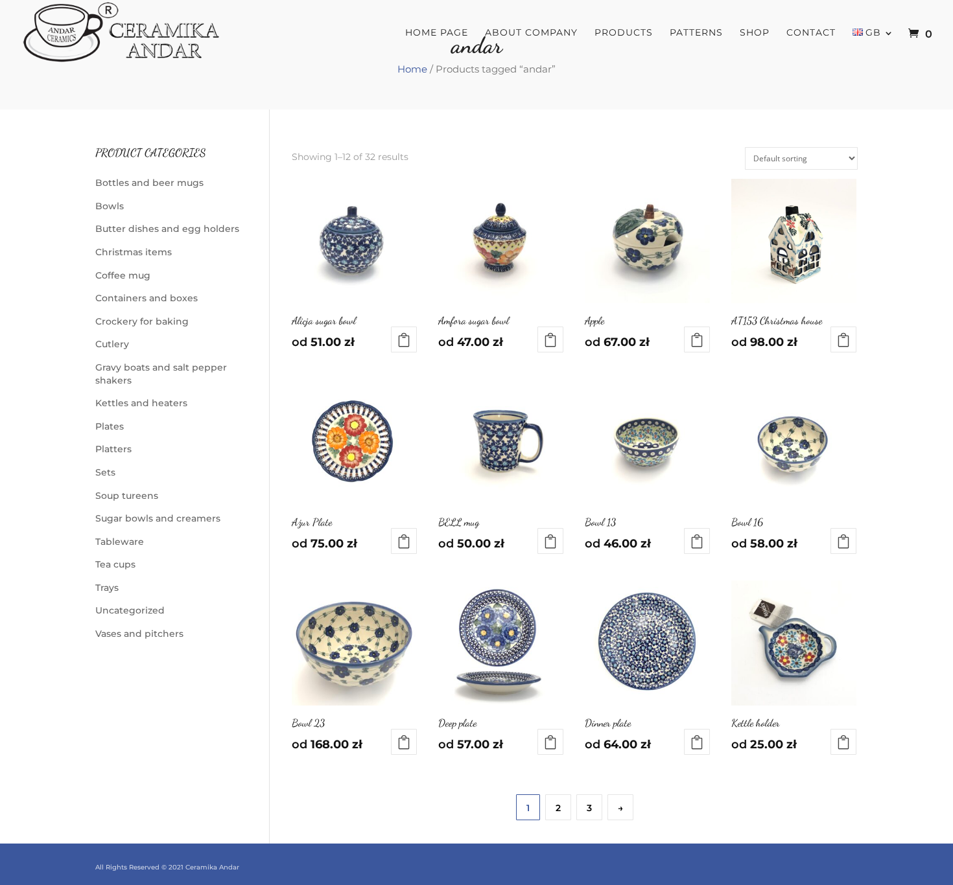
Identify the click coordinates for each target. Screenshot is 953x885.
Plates (109, 426)
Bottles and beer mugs (149, 183)
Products (623, 33)
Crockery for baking (142, 321)
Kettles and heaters (141, 403)
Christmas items (133, 252)
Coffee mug (122, 275)
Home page (436, 33)
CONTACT (811, 33)
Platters (113, 449)
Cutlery (112, 344)
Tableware (119, 541)
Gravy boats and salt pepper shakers (161, 374)
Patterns (696, 33)
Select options (404, 339)
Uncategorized (130, 610)
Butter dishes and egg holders (167, 229)
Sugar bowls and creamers (157, 518)
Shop (755, 33)
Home (412, 69)
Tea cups (115, 564)
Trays (107, 587)
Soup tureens (126, 495)
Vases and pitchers (139, 633)
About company (531, 33)
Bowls (109, 206)
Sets (105, 472)
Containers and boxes (146, 298)
